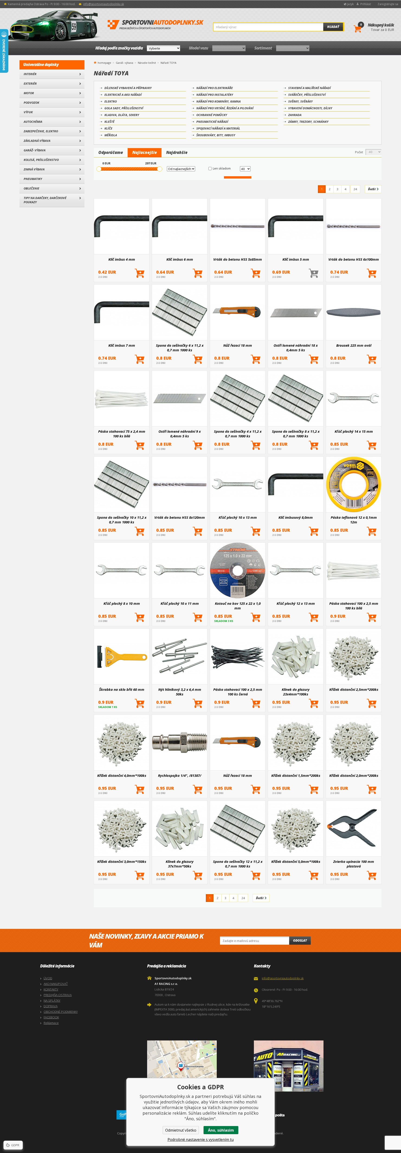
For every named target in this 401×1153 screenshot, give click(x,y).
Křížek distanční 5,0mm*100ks (295, 861)
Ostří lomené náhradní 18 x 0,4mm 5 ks (296, 347)
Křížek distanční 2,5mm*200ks (353, 689)
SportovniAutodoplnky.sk (156, 25)
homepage (104, 62)
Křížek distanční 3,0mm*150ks (121, 861)
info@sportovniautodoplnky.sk (103, 4)
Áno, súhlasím (221, 1130)
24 (355, 189)
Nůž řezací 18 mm (237, 345)
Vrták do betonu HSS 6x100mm (353, 259)
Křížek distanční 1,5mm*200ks (295, 775)
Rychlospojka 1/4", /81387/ (179, 775)
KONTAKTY (51, 989)
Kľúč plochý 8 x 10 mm (121, 603)
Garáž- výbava (34, 150)
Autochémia (33, 122)
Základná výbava (37, 141)
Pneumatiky (33, 179)
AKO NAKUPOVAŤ (56, 984)
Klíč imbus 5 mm (295, 259)
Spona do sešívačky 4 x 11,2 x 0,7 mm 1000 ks (238, 433)
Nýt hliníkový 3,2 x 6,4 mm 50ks (179, 691)
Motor (29, 93)
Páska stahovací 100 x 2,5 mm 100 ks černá (237, 691)
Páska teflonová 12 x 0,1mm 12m (354, 519)
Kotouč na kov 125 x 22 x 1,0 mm (238, 605)
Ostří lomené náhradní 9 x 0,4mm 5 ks (179, 433)
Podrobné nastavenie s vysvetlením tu (201, 1139)
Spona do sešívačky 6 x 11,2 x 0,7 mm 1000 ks (180, 347)
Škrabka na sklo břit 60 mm (121, 689)
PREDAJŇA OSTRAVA (58, 995)
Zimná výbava (34, 169)
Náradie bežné (147, 62)
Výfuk (28, 112)
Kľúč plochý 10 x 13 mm (238, 517)
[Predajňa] (306, 1066)
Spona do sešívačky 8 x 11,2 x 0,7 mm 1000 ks (296, 433)
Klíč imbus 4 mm (121, 259)
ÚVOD (48, 978)
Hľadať (333, 27)
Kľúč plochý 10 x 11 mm (180, 603)
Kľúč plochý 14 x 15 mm (354, 431)
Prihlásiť (365, 4)
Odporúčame (110, 152)
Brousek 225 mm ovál (353, 345)
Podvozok (31, 102)
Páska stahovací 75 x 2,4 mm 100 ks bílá (121, 433)
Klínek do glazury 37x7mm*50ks (180, 863)
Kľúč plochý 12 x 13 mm (296, 603)
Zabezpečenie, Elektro (41, 131)
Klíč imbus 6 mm (179, 259)
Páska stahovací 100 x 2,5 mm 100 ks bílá (353, 605)
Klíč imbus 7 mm (121, 345)
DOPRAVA (51, 1006)
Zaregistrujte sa (388, 4)
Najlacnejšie (144, 152)
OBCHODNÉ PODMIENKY (61, 1012)
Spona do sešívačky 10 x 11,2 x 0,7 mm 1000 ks (121, 519)
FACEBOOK (51, 1017)
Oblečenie (31, 188)
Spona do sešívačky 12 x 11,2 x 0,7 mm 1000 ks (237, 863)
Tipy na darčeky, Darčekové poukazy (45, 200)
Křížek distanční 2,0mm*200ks (353, 775)
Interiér (30, 74)
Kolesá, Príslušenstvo (41, 160)
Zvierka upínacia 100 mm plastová (353, 863)
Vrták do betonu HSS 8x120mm (179, 517)
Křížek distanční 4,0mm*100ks (121, 775)
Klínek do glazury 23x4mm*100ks (296, 691)
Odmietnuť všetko (180, 1130)
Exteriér (30, 83)
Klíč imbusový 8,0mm (295, 517)
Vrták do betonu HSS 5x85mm (237, 259)
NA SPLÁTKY (52, 1000)
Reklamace (51, 1023)
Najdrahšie (177, 152)
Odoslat (300, 940)
